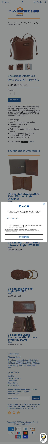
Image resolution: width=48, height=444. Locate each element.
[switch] (43, 440)
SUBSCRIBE (24, 237)
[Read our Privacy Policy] (41, 230)
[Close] (44, 204)
